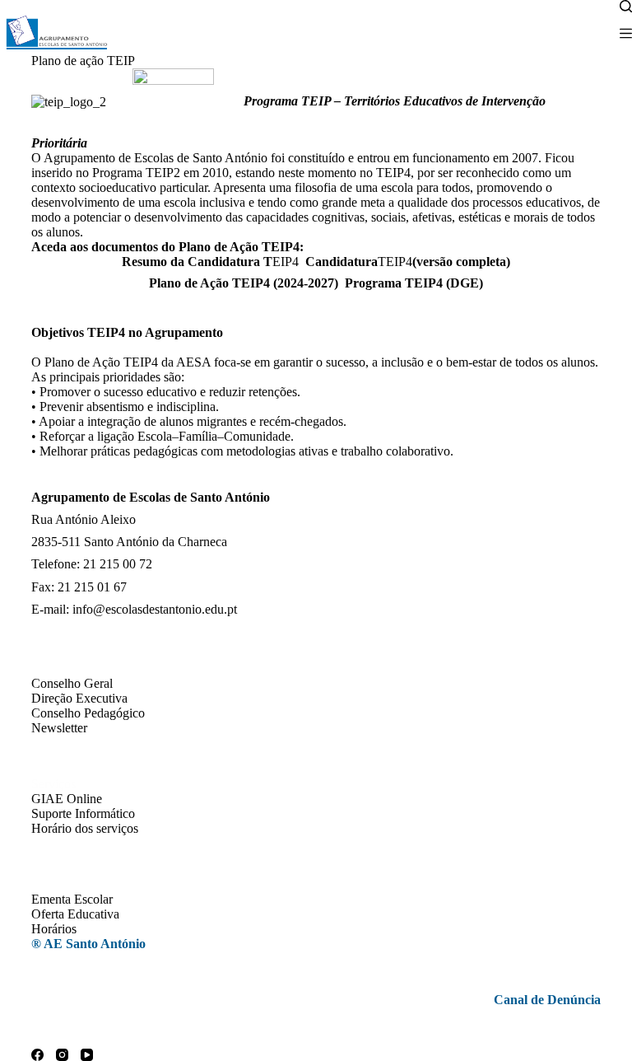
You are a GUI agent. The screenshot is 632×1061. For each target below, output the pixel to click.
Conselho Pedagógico (88, 713)
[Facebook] (37, 1055)
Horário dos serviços (84, 828)
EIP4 (210, 262)
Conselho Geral (72, 683)
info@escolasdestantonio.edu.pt (154, 609)
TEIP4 (407, 262)
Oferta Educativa (75, 914)
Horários (54, 929)
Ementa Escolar (72, 899)
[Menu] (626, 33)
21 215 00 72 (117, 564)
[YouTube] (87, 1055)
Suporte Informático (83, 813)
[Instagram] (62, 1055)
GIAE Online (66, 799)
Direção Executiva (79, 698)
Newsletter (59, 728)
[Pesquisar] (626, 6)
